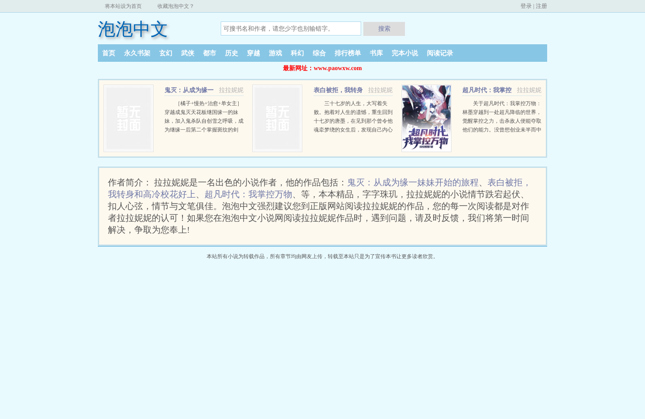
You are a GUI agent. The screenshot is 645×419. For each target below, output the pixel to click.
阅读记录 (440, 53)
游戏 (275, 53)
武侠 (187, 53)
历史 (231, 53)
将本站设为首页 (123, 6)
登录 (526, 6)
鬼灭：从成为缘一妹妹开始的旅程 (413, 182)
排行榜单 (348, 53)
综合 (319, 53)
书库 (376, 53)
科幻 (297, 53)
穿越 (253, 53)
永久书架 (137, 53)
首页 (108, 53)
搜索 (384, 28)
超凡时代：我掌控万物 (248, 194)
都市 (209, 53)
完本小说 (405, 53)
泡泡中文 (133, 29)
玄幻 (165, 53)
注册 (541, 6)
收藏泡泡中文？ (176, 6)
